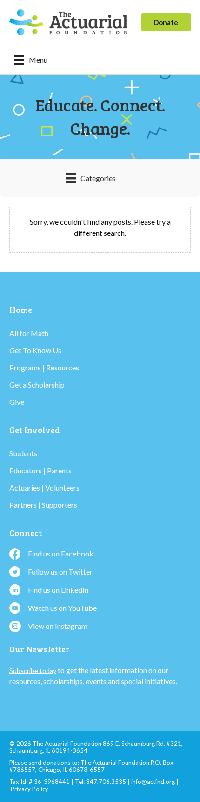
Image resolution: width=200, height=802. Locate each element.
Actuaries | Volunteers (44, 487)
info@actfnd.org (153, 781)
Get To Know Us (35, 350)
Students (23, 453)
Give (16, 401)
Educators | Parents (40, 470)
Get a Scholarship (37, 384)
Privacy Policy (29, 789)
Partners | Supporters (43, 504)
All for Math (28, 333)
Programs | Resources (44, 367)
